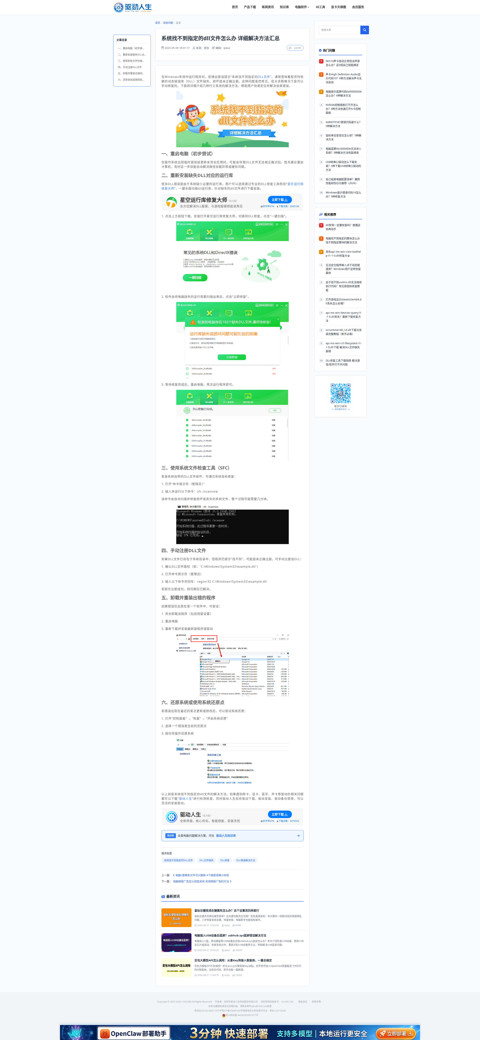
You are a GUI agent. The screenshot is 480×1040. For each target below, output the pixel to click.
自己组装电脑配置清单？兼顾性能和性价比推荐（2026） (343, 181)
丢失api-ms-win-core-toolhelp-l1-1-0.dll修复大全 (343, 253)
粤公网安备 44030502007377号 (242, 1015)
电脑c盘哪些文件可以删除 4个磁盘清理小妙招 (202, 875)
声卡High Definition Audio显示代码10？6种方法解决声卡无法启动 (344, 78)
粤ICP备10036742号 (232, 1010)
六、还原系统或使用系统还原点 (133, 79)
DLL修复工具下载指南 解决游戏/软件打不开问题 (343, 362)
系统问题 (168, 22)
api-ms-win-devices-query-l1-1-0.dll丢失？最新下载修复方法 (344, 316)
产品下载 (250, 7)
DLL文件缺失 (207, 860)
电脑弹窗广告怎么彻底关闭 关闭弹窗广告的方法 (201, 881)
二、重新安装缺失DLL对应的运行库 (133, 54)
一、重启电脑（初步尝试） (132, 48)
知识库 (284, 7)
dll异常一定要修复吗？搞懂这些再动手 (343, 227)
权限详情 (316, 1001)
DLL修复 (225, 860)
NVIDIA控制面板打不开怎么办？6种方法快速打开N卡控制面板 (343, 108)
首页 (235, 7)
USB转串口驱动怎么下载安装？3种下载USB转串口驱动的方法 (343, 166)
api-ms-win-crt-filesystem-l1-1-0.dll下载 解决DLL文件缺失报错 (344, 347)
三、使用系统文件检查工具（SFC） (133, 60)
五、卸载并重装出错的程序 (132, 73)
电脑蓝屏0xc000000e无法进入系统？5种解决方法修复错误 (343, 150)
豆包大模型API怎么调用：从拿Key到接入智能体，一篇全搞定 (233, 960)
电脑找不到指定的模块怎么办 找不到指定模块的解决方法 (343, 240)
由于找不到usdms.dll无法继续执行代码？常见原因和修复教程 (344, 286)
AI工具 (320, 7)
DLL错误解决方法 (245, 860)
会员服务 (358, 7)
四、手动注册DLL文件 (130, 67)
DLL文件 (264, 77)
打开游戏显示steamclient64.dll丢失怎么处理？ (344, 301)
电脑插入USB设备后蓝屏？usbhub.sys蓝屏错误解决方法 (230, 935)
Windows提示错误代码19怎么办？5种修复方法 (343, 194)
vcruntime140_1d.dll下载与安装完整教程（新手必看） (344, 332)
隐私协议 (302, 1001)
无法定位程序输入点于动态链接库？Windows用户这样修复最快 (343, 269)
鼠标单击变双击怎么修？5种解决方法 (343, 137)
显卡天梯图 (338, 7)
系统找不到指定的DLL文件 (178, 860)
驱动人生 (185, 799)
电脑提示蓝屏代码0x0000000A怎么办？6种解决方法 (344, 93)
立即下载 (278, 200)
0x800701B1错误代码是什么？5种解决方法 (344, 124)
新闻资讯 (268, 7)
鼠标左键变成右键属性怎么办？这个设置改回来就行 (226, 910)
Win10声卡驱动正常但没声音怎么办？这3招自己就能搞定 (343, 63)
